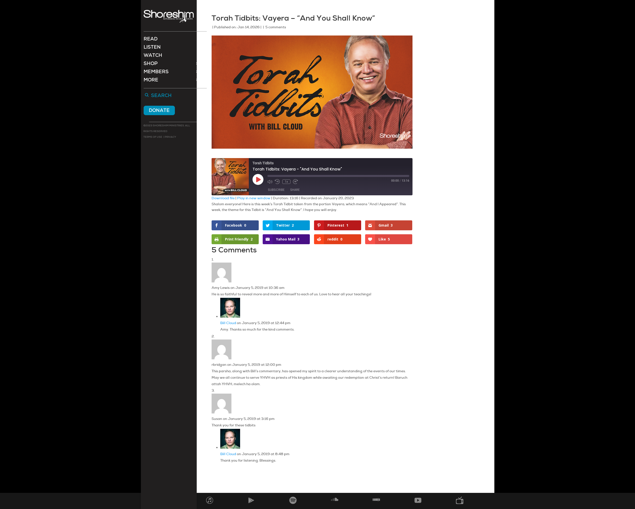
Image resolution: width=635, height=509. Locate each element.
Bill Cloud (228, 323)
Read (151, 39)
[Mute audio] (269, 181)
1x (286, 181)
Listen (152, 47)
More (151, 80)
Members (156, 72)
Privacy (170, 136)
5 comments (275, 27)
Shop (151, 64)
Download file (223, 198)
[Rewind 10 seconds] (277, 181)
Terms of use (152, 136)
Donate (159, 110)
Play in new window (253, 198)
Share (295, 190)
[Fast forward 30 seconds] (295, 181)
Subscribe (276, 190)
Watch (153, 56)
